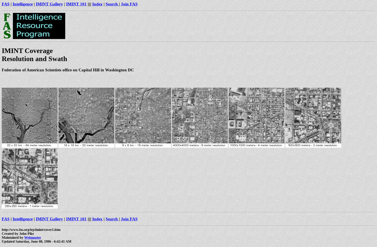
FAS (6, 4)
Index (97, 4)
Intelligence (23, 4)
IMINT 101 (76, 4)
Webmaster (32, 237)
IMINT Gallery (49, 4)
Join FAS (129, 4)
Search (112, 4)
